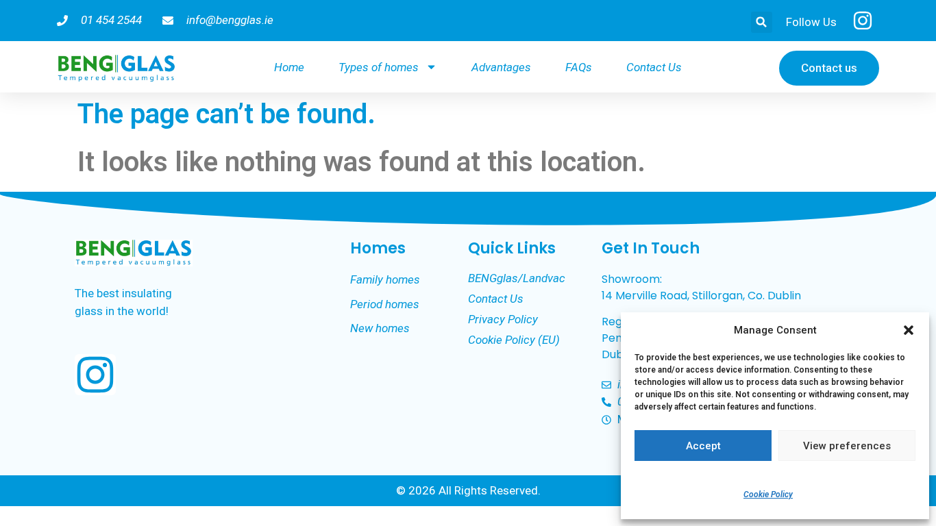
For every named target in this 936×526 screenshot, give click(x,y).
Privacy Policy (503, 319)
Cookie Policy (768, 494)
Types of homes (378, 67)
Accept (703, 446)
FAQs (578, 67)
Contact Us (654, 67)
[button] (908, 330)
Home (289, 67)
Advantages (501, 67)
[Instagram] (95, 374)
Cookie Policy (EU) (514, 340)
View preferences (847, 446)
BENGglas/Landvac (516, 278)
